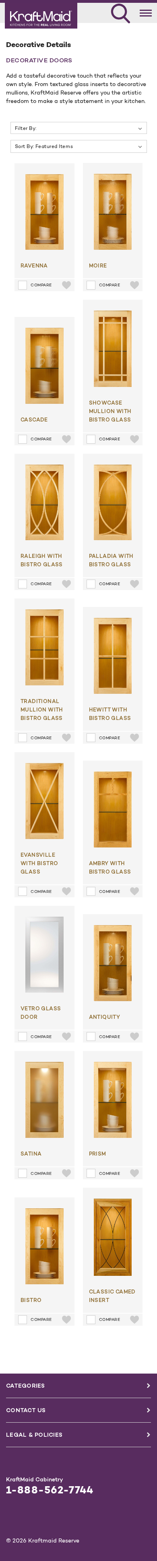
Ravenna (34, 265)
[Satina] (44, 1100)
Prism (97, 1153)
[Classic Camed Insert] (113, 1237)
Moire (98, 265)
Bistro (31, 1300)
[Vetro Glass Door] (44, 954)
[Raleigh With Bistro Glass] (44, 502)
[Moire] (113, 212)
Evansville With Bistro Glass (39, 863)
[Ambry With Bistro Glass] (113, 809)
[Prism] (113, 1100)
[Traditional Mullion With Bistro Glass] (44, 647)
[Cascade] (44, 366)
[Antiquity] (113, 963)
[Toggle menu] (146, 11)
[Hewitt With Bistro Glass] (113, 656)
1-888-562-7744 (49, 1490)
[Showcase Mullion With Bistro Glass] (113, 348)
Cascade (34, 419)
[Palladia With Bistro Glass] (113, 502)
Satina (31, 1153)
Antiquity (104, 1017)
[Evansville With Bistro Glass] (44, 801)
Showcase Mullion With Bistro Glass (110, 411)
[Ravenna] (44, 212)
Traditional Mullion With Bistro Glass (42, 709)
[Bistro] (44, 1246)
